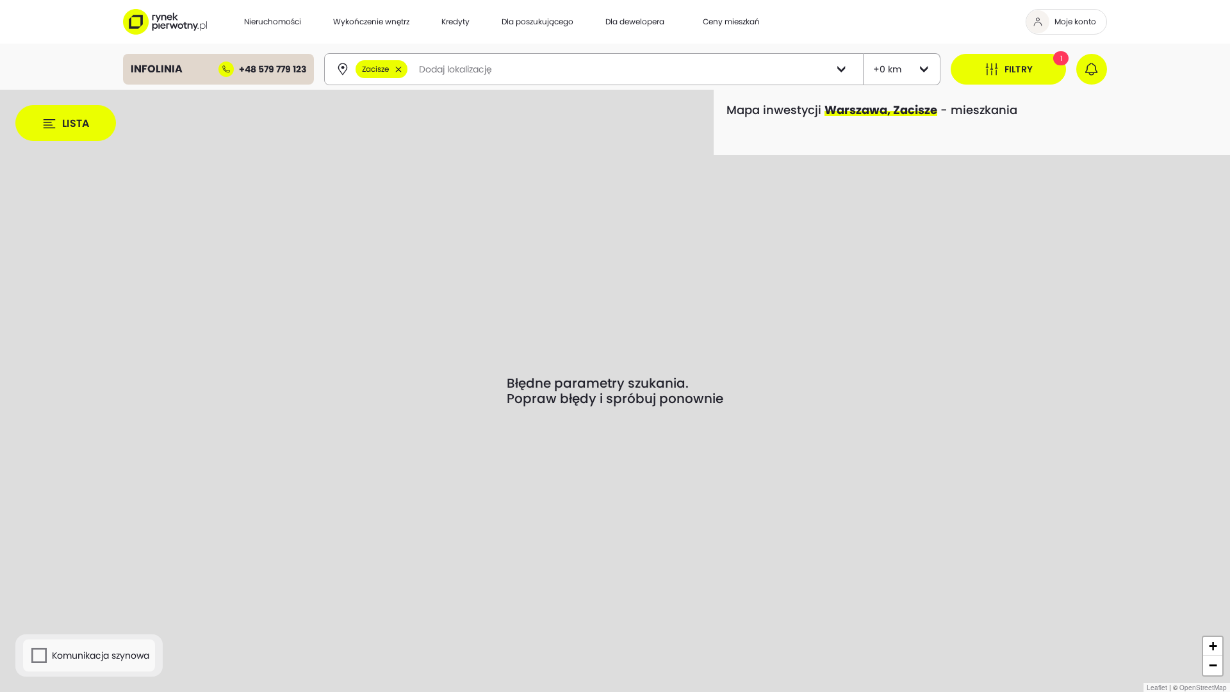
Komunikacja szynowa (100, 655)
